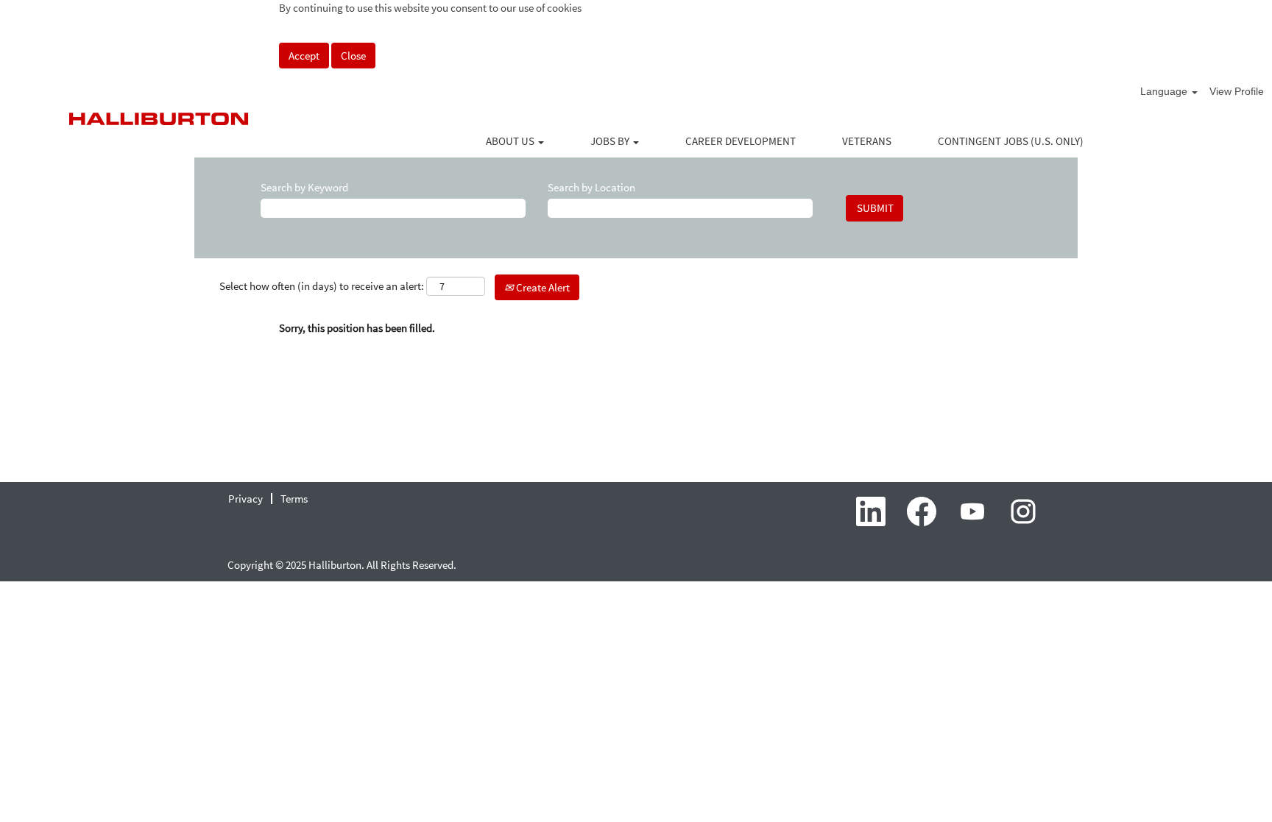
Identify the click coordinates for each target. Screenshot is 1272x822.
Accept (304, 56)
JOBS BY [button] (611, 141)
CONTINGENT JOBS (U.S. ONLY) (1011, 141)
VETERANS (866, 141)
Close (353, 56)
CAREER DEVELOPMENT (740, 141)
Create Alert (542, 287)
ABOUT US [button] (511, 141)
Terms (294, 499)
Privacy (245, 499)
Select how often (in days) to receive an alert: (321, 286)
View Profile (1236, 91)
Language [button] (1165, 91)
